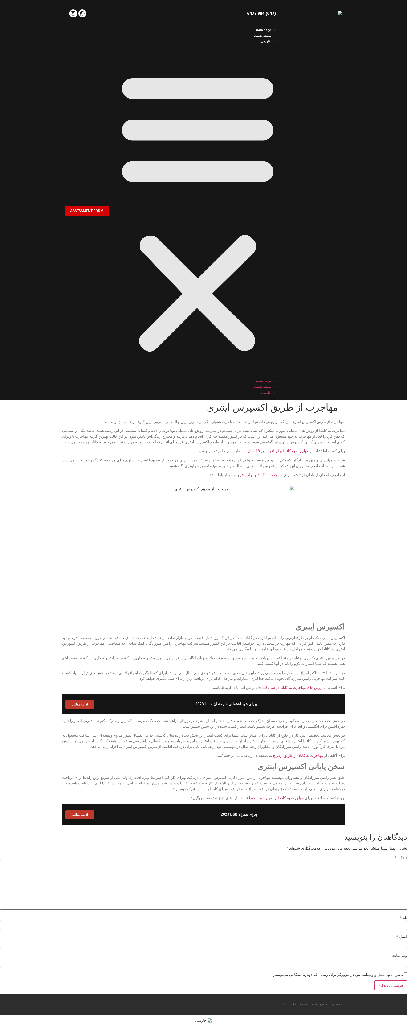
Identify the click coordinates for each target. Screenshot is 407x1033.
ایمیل (401, 936)
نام (403, 918)
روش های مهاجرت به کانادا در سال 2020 (290, 687)
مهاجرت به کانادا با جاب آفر (261, 475)
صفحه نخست (262, 35)
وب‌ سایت (399, 955)
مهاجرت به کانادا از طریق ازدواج (298, 755)
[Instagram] (73, 13)
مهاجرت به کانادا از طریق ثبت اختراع (275, 798)
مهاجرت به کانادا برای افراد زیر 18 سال (278, 451)
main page (263, 30)
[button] (198, 211)
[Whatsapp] (82, 13)
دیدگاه (401, 857)
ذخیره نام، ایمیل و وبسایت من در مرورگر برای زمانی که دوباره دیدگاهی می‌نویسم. (337, 974)
